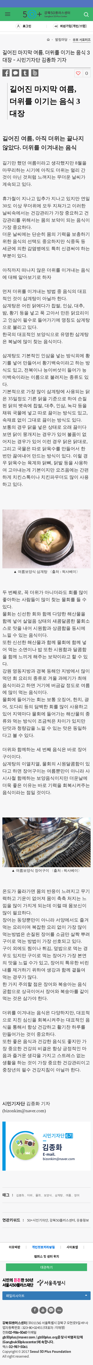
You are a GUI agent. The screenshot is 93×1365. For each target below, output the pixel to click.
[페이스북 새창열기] (34, 1310)
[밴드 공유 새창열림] (34, 73)
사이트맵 (72, 1247)
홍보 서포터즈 (82, 40)
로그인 (27, 25)
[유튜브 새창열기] (42, 1310)
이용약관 (14, 1247)
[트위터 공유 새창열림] (25, 73)
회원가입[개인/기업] (73, 25)
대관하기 (46, 1267)
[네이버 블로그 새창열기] (59, 1310)
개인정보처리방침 (43, 1247)
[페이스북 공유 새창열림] (6, 73)
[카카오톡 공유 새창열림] (15, 73)
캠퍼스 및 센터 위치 (46, 1256)
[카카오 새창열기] (51, 1310)
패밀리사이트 (23, 1296)
